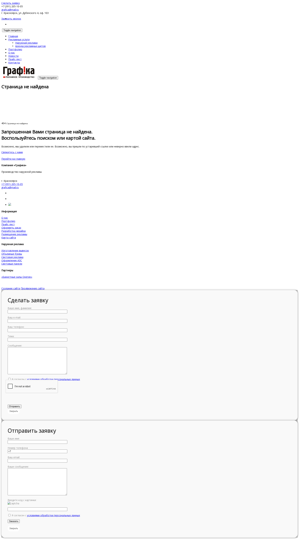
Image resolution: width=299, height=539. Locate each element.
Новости (13, 56)
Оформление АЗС (11, 260)
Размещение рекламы (14, 234)
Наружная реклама (26, 42)
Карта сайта (8, 237)
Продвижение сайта (32, 288)
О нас (11, 52)
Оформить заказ (11, 227)
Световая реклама (12, 257)
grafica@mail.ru (10, 9)
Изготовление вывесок (15, 250)
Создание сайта (10, 288)
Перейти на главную (13, 158)
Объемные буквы (11, 253)
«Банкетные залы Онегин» (16, 277)
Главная (13, 36)
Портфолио (15, 49)
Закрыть (13, 411)
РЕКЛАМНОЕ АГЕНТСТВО (16, 282)
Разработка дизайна (13, 231)
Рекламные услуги (19, 39)
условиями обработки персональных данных (53, 379)
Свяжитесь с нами (12, 152)
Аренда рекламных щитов (30, 46)
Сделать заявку (10, 3)
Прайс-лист (15, 59)
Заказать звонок (11, 18)
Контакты (14, 62)
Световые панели (11, 263)
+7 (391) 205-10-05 (12, 184)
